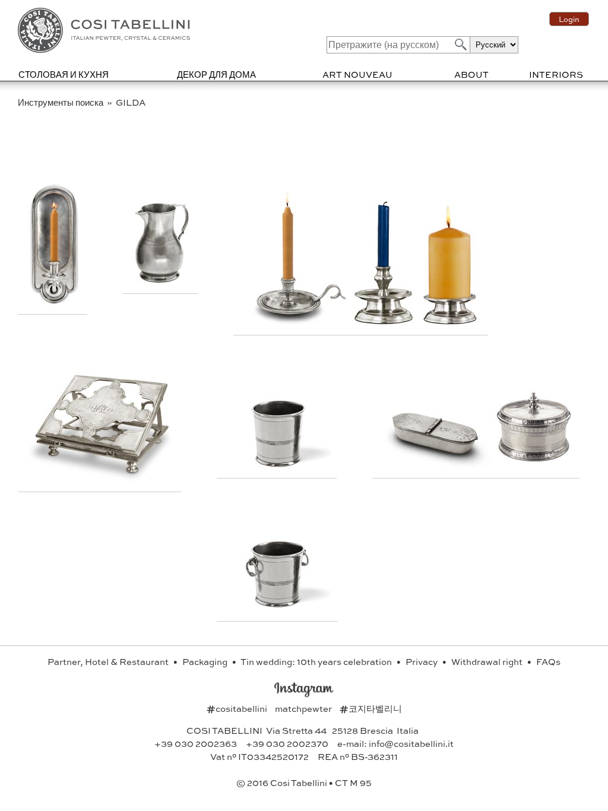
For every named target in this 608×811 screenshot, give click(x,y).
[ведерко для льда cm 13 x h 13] (279, 608)
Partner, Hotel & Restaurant (109, 661)
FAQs (548, 661)
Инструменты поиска (61, 102)
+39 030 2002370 (287, 743)
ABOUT (471, 74)
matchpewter (304, 708)
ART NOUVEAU (357, 74)
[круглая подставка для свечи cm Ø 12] (450, 322)
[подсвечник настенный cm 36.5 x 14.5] (54, 301)
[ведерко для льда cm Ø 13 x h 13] (278, 465)
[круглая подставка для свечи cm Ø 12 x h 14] (385, 322)
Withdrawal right (487, 661)
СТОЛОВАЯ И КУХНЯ (63, 74)
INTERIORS (556, 74)
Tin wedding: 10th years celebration (317, 661)
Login (569, 19)
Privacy (422, 661)
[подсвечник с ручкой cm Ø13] (297, 322)
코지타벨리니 (371, 708)
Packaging (205, 661)
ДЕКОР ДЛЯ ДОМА (216, 74)
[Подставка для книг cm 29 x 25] (101, 479)
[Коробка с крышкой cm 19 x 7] (437, 465)
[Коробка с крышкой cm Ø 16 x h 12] (533, 465)
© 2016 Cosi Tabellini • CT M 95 (304, 782)
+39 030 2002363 (195, 743)
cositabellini (238, 708)
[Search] (459, 44)
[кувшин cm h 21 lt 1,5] (162, 280)
